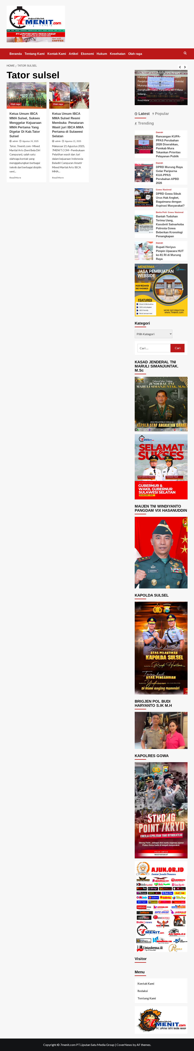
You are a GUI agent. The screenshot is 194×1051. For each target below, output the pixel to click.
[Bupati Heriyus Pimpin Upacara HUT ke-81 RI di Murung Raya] (144, 250)
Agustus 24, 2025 (30, 141)
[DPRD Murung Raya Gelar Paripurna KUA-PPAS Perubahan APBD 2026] (144, 172)
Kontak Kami (56, 53)
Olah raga (135, 53)
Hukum (102, 53)
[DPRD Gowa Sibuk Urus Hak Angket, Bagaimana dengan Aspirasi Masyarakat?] (144, 197)
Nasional (167, 190)
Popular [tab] (161, 114)
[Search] (185, 53)
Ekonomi (87, 53)
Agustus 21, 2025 (73, 141)
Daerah (159, 132)
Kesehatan (117, 53)
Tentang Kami (35, 53)
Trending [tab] (145, 123)
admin (15, 141)
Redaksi (143, 991)
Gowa (159, 190)
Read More (15, 177)
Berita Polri (161, 212)
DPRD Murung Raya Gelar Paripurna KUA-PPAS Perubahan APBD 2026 (169, 174)
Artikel (73, 53)
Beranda (15, 53)
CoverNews (124, 1044)
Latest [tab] (143, 114)
